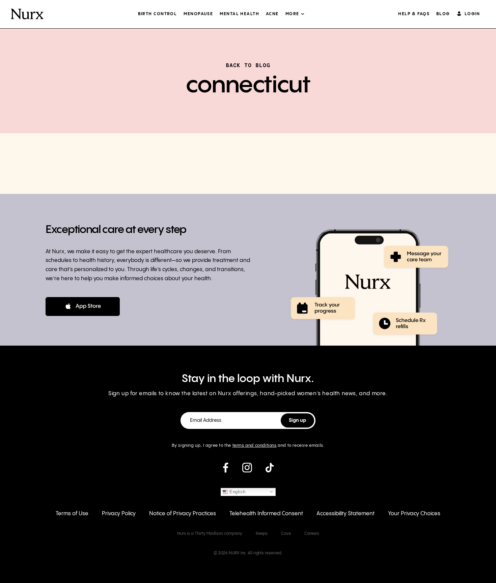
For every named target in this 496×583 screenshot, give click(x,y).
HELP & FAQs (414, 14)
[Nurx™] (27, 14)
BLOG (443, 14)
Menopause (198, 14)
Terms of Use (72, 514)
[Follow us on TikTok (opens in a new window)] (270, 470)
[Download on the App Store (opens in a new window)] (83, 306)
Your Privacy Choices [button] (414, 514)
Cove (286, 533)
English (237, 491)
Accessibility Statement (345, 514)
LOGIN (472, 14)
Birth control (157, 14)
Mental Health (239, 14)
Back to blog (248, 65)
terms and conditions (254, 445)
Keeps (262, 533)
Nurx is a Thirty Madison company (209, 533)
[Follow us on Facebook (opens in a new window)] (225, 470)
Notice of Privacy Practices (182, 514)
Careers (311, 533)
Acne (272, 14)
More (292, 14)
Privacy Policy (119, 514)
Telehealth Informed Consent (266, 514)
